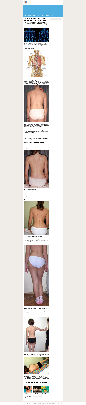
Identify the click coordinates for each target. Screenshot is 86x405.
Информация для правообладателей (51, 403)
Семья (34, 15)
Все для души (24, 403)
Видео (57, 15)
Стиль (53, 15)
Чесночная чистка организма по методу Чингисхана (37, 394)
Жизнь (39, 15)
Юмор (25, 15)
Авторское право (44, 403)
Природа (47, 15)
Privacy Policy (57, 403)
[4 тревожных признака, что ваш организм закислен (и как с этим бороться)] (45, 389)
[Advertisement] (43, 9)
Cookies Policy (61, 403)
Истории (29, 15)
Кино (43, 15)
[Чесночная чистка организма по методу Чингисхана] (37, 389)
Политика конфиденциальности (37, 403)
